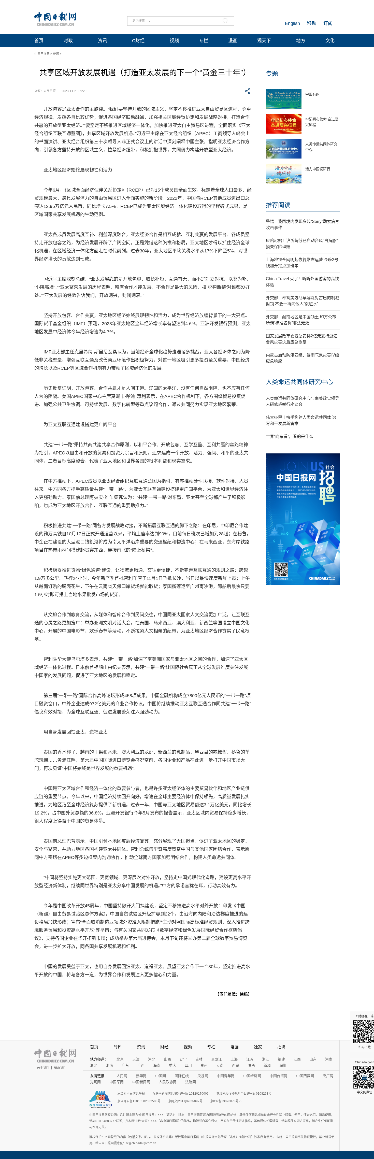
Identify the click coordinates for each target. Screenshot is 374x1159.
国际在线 (182, 1076)
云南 (219, 1065)
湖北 (93, 1065)
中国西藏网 (305, 1076)
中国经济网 (252, 1076)
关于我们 (43, 1067)
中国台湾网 (278, 1076)
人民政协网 (168, 1082)
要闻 (56, 54)
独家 (258, 1047)
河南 (328, 1059)
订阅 (328, 23)
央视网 (202, 1076)
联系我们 (60, 1067)
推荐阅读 (278, 205)
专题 (272, 73)
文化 (330, 40)
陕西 (251, 1065)
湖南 (109, 1065)
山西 (167, 1059)
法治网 (190, 1082)
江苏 (249, 1059)
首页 (39, 40)
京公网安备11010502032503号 (139, 1101)
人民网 (122, 1076)
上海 (234, 1059)
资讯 (102, 40)
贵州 (204, 1065)
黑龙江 (216, 1059)
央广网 (328, 1076)
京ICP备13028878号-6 (225, 1101)
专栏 (203, 40)
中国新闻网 (141, 1082)
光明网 (95, 1082)
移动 (311, 23)
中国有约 (312, 94)
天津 (135, 1059)
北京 (120, 1059)
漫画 (232, 40)
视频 (174, 40)
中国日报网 (42, 54)
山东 (313, 1059)
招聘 (281, 1047)
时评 (117, 1047)
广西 (141, 1065)
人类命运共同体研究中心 (299, 381)
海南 (156, 1065)
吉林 (199, 1059)
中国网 (160, 1076)
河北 (151, 1059)
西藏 (235, 1065)
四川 (188, 1065)
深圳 (282, 1065)
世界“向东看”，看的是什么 (289, 436)
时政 (68, 40)
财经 (164, 1047)
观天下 (264, 40)
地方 (300, 40)
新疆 (267, 1065)
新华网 (141, 1076)
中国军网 (116, 1082)
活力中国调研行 (317, 169)
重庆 (172, 1065)
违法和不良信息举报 (131, 1093)
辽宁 (183, 1059)
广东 (125, 1065)
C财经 (138, 40)
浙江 (265, 1059)
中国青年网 (226, 1076)
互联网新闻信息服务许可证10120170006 (180, 1093)
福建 (281, 1059)
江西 (297, 1059)
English (292, 23)
